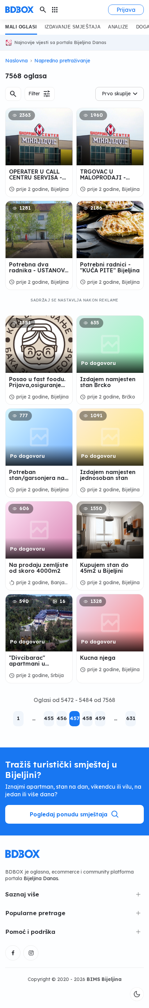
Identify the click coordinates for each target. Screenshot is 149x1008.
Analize (118, 26)
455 (49, 718)
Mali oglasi (21, 26)
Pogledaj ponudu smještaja (68, 814)
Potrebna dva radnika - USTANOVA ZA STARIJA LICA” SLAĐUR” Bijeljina (38, 267)
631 (130, 718)
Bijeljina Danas (41, 878)
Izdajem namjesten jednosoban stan (107, 475)
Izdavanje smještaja (73, 26)
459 (100, 718)
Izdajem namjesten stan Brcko (107, 382)
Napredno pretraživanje (62, 61)
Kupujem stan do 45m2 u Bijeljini (104, 568)
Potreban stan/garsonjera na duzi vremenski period (36, 475)
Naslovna (16, 61)
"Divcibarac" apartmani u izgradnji (27, 661)
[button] (13, 94)
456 (62, 718)
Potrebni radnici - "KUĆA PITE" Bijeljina (110, 267)
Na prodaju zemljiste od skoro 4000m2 (38, 568)
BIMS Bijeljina (104, 979)
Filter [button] (39, 94)
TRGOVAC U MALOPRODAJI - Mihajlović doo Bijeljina (103, 175)
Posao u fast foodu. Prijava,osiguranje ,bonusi (37, 382)
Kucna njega (97, 658)
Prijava (125, 9)
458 (87, 718)
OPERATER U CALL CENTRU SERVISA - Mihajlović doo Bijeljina (35, 175)
